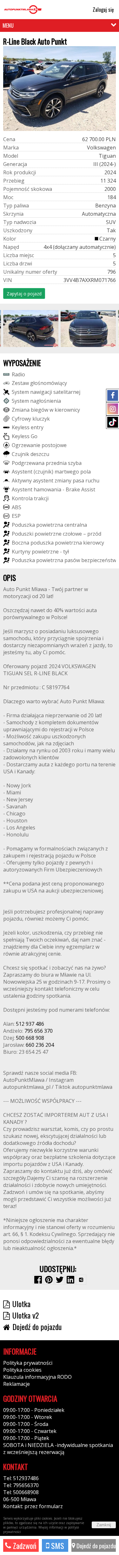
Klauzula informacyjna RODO (37, 1376)
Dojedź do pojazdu (95, 1545)
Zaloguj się (102, 9)
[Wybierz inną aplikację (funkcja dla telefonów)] (81, 1279)
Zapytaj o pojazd (24, 294)
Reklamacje (16, 1383)
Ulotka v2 (25, 1315)
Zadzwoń (23, 1545)
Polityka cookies (22, 1369)
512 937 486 (30, 1023)
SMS (56, 1545)
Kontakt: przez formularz (33, 1506)
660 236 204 (40, 1044)
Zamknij (103, 1524)
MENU (8, 25)
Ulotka (21, 1303)
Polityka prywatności (27, 1362)
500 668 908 (30, 1037)
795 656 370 (38, 1030)
